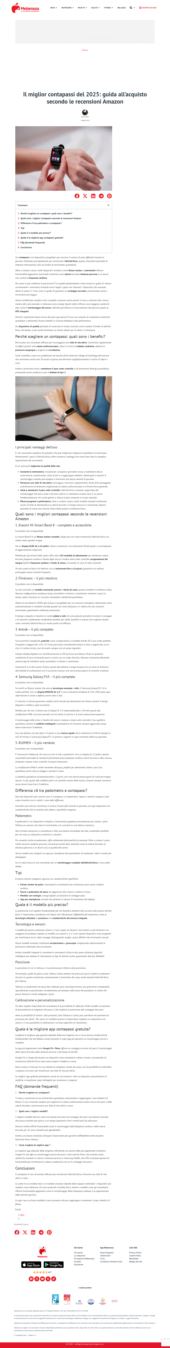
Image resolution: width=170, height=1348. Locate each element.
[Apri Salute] (99, 7)
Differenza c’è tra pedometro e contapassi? (41, 223)
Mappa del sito (135, 1261)
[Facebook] (31, 1278)
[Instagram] (36, 1278)
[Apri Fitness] (112, 7)
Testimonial (105, 1255)
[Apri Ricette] (86, 7)
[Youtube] (42, 1278)
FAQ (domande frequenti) (32, 242)
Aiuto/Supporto (107, 1253)
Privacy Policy (135, 1253)
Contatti (77, 1261)
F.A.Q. (102, 1258)
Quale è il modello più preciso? (36, 232)
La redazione (79, 1255)
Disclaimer (78, 1264)
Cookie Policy (135, 1255)
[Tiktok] (53, 1278)
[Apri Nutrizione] (73, 7)
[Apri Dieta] (56, 7)
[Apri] (134, 7)
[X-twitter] (48, 1278)
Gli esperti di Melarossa (84, 1258)
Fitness (85, 50)
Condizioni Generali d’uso (111, 1261)
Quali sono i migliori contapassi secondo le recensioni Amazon (51, 218)
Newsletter (133, 1258)
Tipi (22, 228)
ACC (22, 1214)
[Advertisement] (85, 72)
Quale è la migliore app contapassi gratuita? (42, 237)
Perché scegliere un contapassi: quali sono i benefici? (46, 213)
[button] (77, 196)
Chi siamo (78, 1253)
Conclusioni (26, 247)
